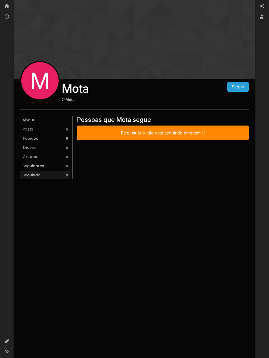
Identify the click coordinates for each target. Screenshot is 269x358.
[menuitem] (262, 6)
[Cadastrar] (262, 17)
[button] (7, 341)
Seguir (238, 86)
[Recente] (7, 17)
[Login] (262, 6)
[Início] (7, 6)
